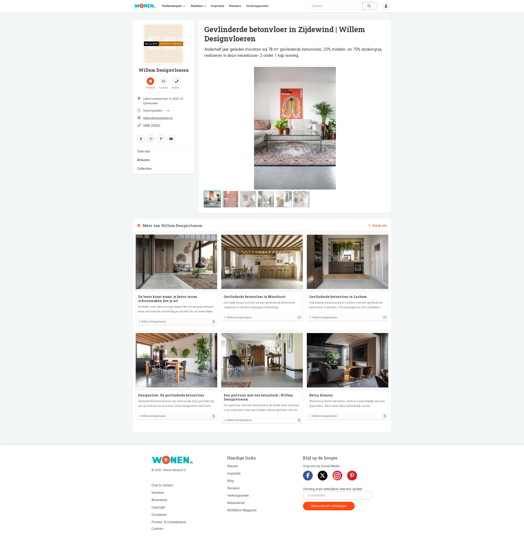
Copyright (158, 507)
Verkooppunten (257, 6)
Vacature (157, 493)
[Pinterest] (352, 475)
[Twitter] (323, 475)
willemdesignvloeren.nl (158, 118)
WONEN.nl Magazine (242, 510)
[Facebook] (308, 475)
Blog (230, 481)
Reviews (235, 6)
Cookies (157, 529)
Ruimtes (197, 6)
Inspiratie (217, 6)
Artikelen (143, 160)
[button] (216, 128)
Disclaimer (159, 515)
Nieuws (232, 466)
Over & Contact (162, 485)
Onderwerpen (172, 6)
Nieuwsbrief (236, 503)
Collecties (144, 169)
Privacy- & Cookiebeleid (168, 522)
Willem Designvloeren (153, 321)
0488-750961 (151, 125)
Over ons (143, 151)
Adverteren (159, 500)
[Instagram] (337, 475)
